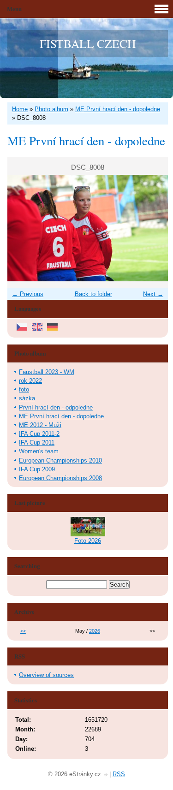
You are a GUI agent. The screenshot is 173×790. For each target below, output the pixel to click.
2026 (94, 631)
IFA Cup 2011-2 (39, 433)
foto (24, 389)
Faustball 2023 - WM (46, 371)
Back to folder (93, 294)
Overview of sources (46, 674)
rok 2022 (30, 380)
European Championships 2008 (60, 478)
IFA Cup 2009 (37, 469)
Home (20, 109)
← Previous (27, 294)
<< (23, 631)
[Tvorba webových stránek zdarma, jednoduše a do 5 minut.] (106, 775)
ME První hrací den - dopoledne (117, 109)
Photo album (51, 109)
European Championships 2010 (60, 460)
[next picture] (153, 228)
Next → (153, 294)
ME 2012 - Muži (40, 425)
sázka (27, 398)
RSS (119, 774)
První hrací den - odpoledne (56, 407)
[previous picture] (22, 228)
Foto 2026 (87, 540)
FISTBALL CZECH (88, 43)
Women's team (39, 451)
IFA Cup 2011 (36, 442)
